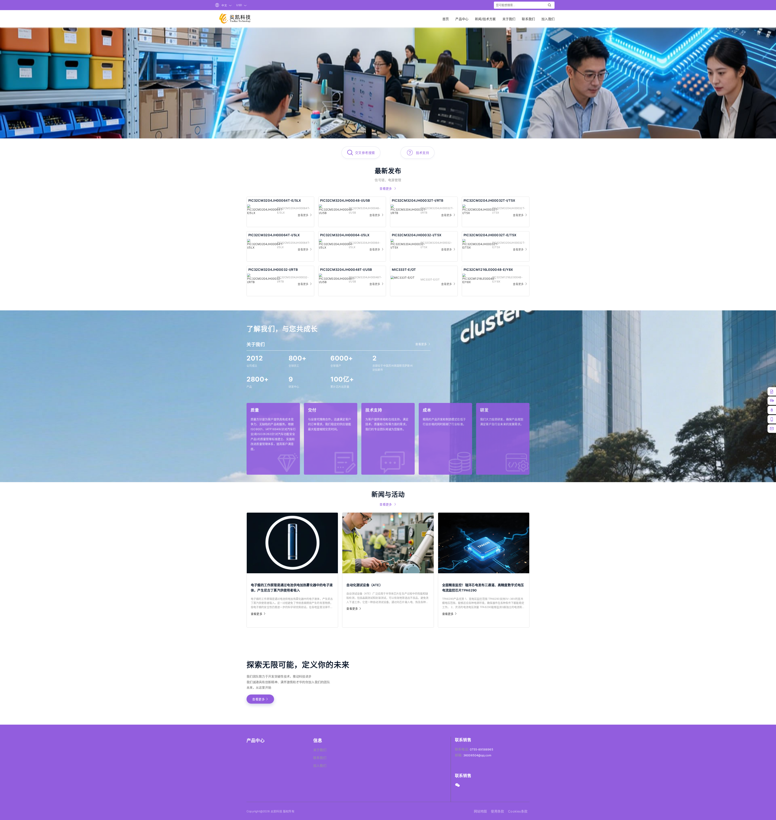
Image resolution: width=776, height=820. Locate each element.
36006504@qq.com (477, 755)
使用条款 (497, 811)
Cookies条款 (517, 811)
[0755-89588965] (772, 428)
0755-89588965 (481, 749)
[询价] (772, 391)
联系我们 (319, 758)
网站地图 (480, 811)
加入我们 (319, 766)
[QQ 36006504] (772, 410)
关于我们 (319, 750)
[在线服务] (772, 400)
